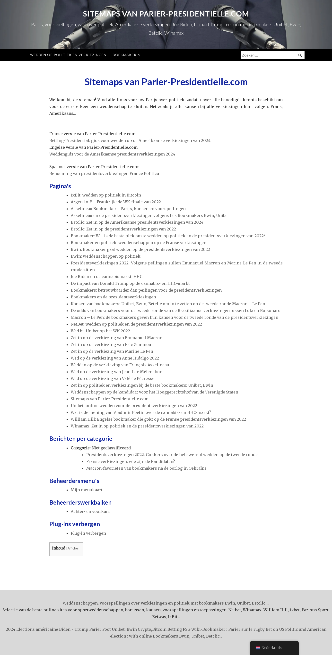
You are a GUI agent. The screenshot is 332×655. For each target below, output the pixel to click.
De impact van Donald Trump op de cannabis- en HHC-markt (130, 283)
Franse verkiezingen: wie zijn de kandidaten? (130, 461)
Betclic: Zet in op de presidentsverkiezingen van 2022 (123, 229)
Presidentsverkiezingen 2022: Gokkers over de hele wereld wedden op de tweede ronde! (172, 454)
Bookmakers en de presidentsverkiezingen (113, 297)
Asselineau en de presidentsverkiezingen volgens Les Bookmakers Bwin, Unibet (150, 215)
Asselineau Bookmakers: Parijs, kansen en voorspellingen (128, 208)
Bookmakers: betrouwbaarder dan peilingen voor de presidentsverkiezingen (146, 290)
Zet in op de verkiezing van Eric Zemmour (112, 344)
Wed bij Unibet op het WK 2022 (100, 330)
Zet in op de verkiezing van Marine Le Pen (112, 351)
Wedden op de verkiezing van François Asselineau (120, 364)
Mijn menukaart (87, 489)
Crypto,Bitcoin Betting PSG (164, 629)
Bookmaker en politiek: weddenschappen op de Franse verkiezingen (138, 242)
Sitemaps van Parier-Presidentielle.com (166, 13)
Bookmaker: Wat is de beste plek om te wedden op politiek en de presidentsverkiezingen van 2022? (168, 235)
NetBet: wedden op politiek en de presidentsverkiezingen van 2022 (136, 324)
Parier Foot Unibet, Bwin (113, 629)
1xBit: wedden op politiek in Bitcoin (106, 195)
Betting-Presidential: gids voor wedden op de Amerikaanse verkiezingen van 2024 (129, 140)
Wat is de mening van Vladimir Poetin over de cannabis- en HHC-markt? (141, 412)
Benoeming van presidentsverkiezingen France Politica (104, 173)
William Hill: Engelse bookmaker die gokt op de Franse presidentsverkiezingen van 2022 (158, 419)
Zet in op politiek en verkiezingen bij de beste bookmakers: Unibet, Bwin (142, 385)
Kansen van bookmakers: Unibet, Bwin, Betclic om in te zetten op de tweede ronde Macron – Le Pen (168, 303)
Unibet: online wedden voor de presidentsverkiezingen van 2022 (134, 405)
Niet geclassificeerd (111, 447)
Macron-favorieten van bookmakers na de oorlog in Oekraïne (146, 468)
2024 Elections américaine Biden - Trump (47, 629)
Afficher (73, 548)
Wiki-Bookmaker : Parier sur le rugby (228, 629)
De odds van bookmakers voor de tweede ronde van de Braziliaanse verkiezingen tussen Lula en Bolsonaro (175, 310)
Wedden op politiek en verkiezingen (68, 55)
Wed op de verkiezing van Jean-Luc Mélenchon (116, 371)
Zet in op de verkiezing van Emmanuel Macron (116, 337)
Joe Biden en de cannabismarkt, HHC (106, 276)
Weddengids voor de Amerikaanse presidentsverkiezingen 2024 (112, 154)
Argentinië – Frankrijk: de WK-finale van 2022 (116, 201)
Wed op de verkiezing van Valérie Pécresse (112, 378)
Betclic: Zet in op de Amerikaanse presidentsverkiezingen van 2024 (137, 222)
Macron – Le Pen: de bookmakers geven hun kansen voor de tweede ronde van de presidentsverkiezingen (174, 317)
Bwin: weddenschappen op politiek (105, 256)
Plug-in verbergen (88, 533)
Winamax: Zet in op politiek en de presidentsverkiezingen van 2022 (137, 426)
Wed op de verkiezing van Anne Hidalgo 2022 (115, 358)
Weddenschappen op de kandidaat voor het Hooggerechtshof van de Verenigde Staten (154, 392)
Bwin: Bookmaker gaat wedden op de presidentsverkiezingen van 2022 (140, 249)
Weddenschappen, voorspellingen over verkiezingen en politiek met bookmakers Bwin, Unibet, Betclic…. (166, 603)
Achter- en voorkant (90, 511)
